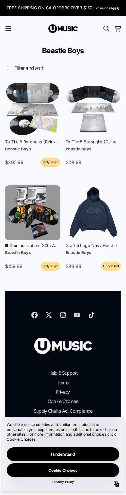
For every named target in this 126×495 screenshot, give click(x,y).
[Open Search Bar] (106, 28)
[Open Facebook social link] (34, 315)
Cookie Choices (63, 401)
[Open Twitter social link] (49, 315)
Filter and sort (28, 68)
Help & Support (63, 373)
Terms (63, 382)
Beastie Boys (18, 149)
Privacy (63, 392)
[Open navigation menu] (8, 29)
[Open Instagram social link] (63, 315)
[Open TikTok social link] (91, 315)
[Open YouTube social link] (77, 315)
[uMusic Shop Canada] (63, 28)
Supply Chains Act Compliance (63, 411)
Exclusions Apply (107, 8)
